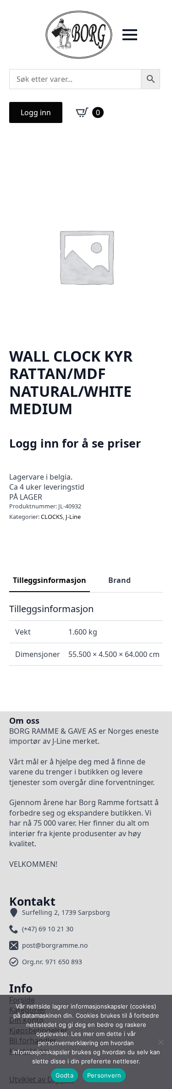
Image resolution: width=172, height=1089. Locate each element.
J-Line (73, 516)
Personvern (104, 1075)
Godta (64, 1075)
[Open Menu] (129, 34)
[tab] (49, 580)
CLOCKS (52, 516)
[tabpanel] (86, 634)
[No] (160, 1041)
